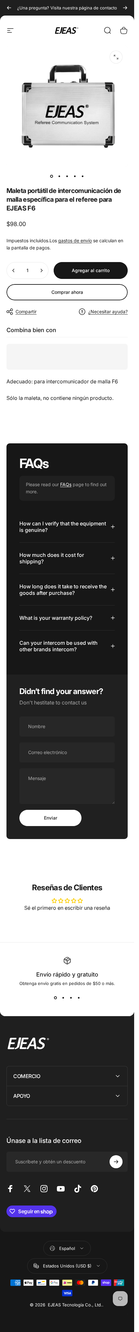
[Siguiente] (125, 8)
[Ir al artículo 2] (59, 176)
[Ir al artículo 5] (83, 176)
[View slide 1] (55, 998)
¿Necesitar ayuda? (108, 311)
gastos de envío (75, 240)
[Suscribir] (116, 1161)
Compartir (26, 311)
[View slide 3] (71, 998)
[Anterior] (9, 8)
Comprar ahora (67, 292)
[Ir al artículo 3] (67, 176)
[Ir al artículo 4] (75, 176)
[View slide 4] (79, 998)
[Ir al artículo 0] (52, 176)
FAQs (65, 484)
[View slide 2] (63, 998)
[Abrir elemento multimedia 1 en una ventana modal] (116, 57)
